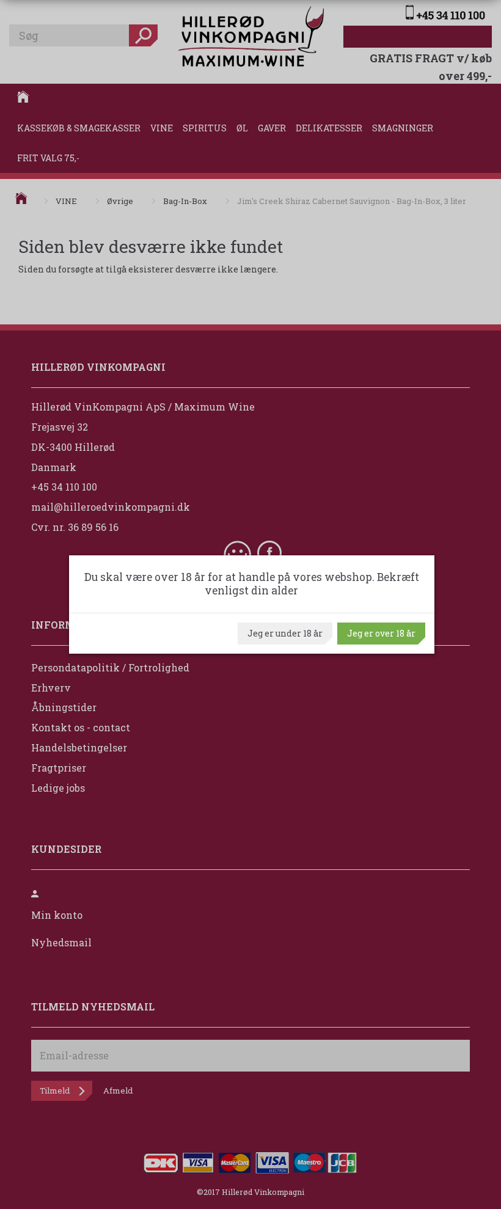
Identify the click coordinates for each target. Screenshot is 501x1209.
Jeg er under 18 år (285, 633)
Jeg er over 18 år (381, 633)
